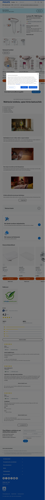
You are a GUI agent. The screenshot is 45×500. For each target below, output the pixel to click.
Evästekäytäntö (17, 84)
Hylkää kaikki (24, 87)
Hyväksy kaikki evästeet (32, 87)
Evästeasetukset (11, 87)
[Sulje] (37, 74)
